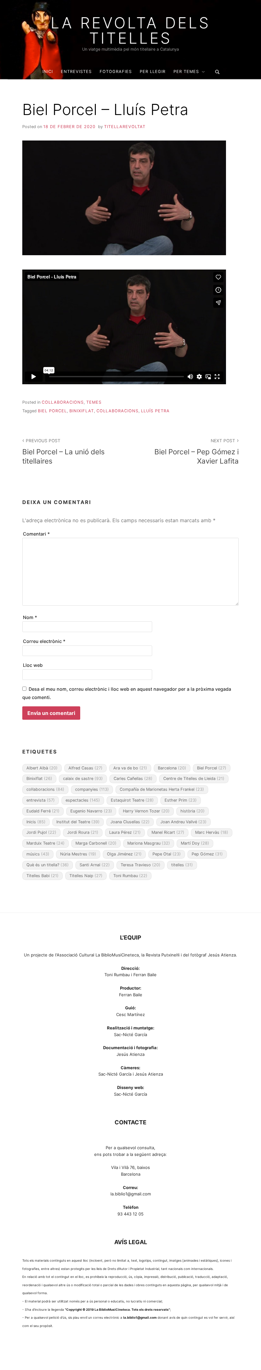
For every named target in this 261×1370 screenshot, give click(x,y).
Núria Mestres (78, 854)
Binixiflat (81, 410)
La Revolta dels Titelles (130, 30)
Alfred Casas (85, 768)
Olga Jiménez (124, 854)
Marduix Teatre (45, 843)
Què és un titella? (47, 864)
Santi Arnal (95, 864)
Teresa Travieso (140, 864)
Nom (30, 617)
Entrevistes (76, 71)
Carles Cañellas (133, 778)
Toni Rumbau (130, 875)
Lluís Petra (155, 410)
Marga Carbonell (95, 843)
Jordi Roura (82, 832)
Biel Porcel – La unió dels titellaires (63, 451)
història (192, 811)
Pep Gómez (207, 854)
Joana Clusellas (130, 821)
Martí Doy (195, 843)
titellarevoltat (124, 126)
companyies (92, 789)
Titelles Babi (42, 875)
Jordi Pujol (41, 832)
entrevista (40, 800)
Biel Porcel (52, 410)
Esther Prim (181, 800)
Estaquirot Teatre (132, 800)
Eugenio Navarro (91, 811)
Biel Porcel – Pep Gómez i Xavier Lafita (196, 451)
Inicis (36, 821)
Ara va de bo (130, 768)
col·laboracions (117, 410)
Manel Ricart (168, 832)
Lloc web (33, 665)
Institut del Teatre (78, 821)
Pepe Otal (166, 854)
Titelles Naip (85, 875)
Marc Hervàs (211, 832)
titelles (182, 864)
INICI (47, 71)
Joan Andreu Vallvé (183, 821)
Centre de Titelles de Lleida (193, 778)
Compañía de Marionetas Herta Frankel (162, 789)
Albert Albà (42, 768)
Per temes (186, 71)
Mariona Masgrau (148, 843)
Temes (94, 402)
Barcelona (172, 768)
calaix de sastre (83, 778)
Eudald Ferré (43, 811)
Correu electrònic (44, 641)
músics (37, 854)
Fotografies (116, 71)
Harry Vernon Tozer (146, 811)
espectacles (83, 800)
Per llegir (153, 71)
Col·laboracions (63, 402)
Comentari (36, 534)
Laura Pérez (125, 832)
